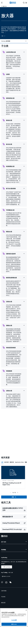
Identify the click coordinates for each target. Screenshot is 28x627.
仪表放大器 (9, 301)
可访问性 (3, 596)
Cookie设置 (14, 620)
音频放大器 (9, 325)
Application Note (19, 462)
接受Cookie (14, 624)
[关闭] (26, 610)
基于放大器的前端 (11, 188)
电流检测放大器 (10, 166)
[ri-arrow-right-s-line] (18, 492)
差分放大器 (9, 144)
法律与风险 (3, 590)
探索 (13, 497)
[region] (14, 617)
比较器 (8, 74)
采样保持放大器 (10, 98)
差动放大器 (9, 120)
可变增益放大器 (10, 210)
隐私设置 (3, 602)
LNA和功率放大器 (11, 52)
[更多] (14, 36)
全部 (2, 462)
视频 (26, 462)
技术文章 (6, 462)
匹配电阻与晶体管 (11, 253)
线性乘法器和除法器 (11, 277)
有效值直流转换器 (11, 347)
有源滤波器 (9, 371)
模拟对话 (12, 462)
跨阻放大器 (9, 231)
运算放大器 (9, 390)
